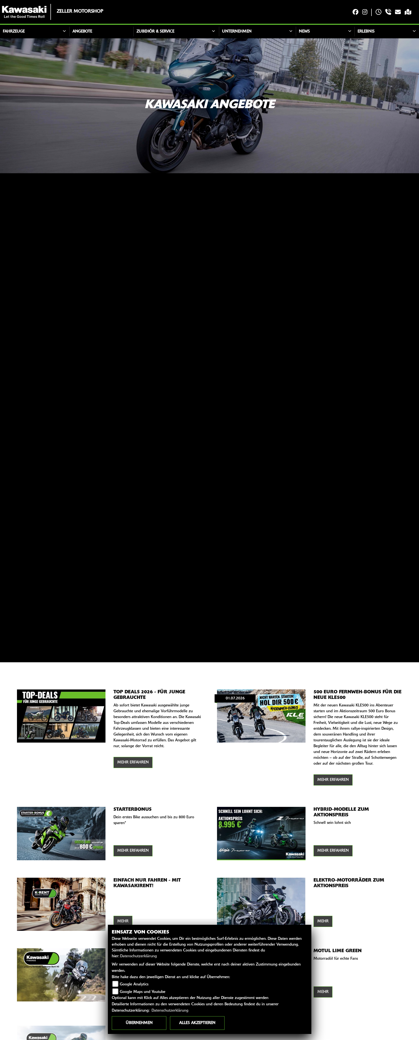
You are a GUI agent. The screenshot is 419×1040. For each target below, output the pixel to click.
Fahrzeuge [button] (14, 31)
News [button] (304, 31)
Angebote (82, 31)
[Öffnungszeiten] (378, 12)
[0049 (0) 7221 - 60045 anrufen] (388, 12)
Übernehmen (139, 1023)
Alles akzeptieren (197, 1023)
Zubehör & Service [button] (155, 31)
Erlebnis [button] (366, 31)
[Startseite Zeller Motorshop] (24, 12)
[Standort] (408, 12)
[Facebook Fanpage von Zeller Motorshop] (355, 12)
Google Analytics (134, 984)
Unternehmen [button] (236, 31)
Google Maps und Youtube (142, 992)
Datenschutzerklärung (138, 956)
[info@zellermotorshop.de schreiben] (398, 12)
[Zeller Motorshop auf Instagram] (364, 12)
